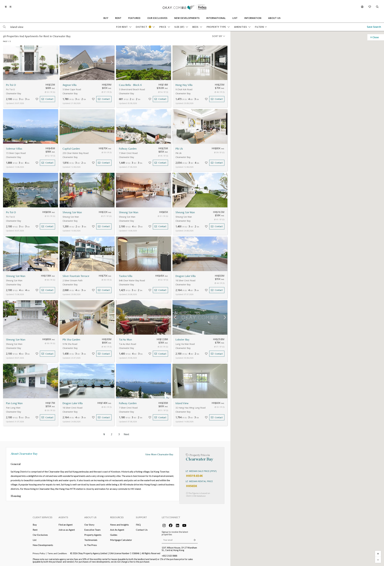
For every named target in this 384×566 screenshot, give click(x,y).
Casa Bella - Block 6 (130, 85)
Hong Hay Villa (184, 85)
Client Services (42, 517)
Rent (35, 529)
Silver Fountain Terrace (76, 276)
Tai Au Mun (125, 339)
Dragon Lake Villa (186, 276)
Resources (117, 517)
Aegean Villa (69, 85)
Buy (35, 524)
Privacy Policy (39, 553)
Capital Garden (71, 148)
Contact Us (142, 529)
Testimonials (90, 539)
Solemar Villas (14, 148)
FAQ (138, 524)
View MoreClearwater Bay (159, 454)
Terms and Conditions (57, 553)
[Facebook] (170, 525)
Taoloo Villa (125, 276)
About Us (90, 517)
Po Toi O (11, 85)
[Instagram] (164, 525)
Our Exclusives (40, 534)
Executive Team (92, 529)
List (34, 539)
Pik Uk (179, 148)
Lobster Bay (182, 339)
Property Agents (92, 534)
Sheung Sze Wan (72, 212)
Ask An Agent (117, 529)
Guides (113, 534)
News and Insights (119, 524)
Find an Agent (65, 524)
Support (141, 517)
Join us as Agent (66, 529)
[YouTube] (184, 525)
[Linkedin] (177, 525)
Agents (63, 517)
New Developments (43, 545)
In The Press (90, 545)
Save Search (374, 26)
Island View (182, 403)
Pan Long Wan (14, 403)
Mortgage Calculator (121, 539)
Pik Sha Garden (71, 339)
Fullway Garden (128, 148)
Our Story (89, 524)
